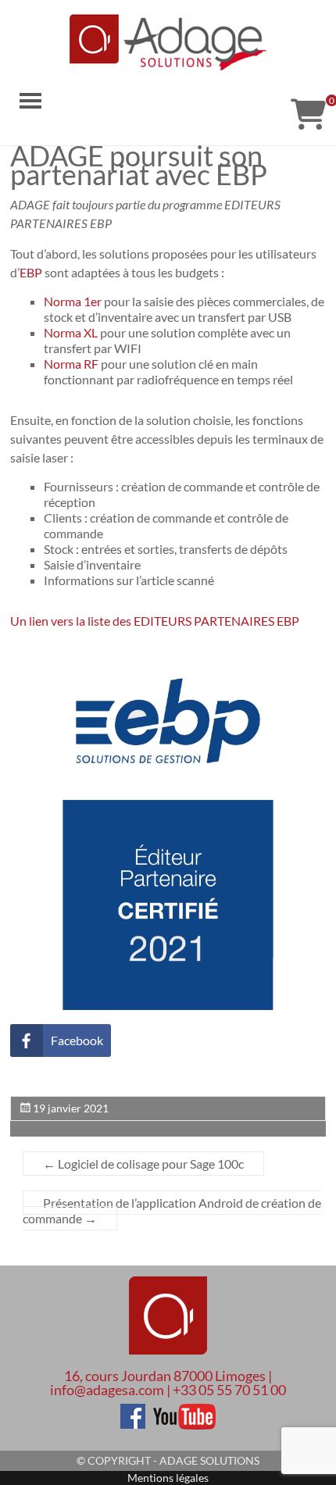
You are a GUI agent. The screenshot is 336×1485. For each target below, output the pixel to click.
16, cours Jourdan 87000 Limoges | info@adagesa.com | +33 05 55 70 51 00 (168, 1382)
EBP (31, 272)
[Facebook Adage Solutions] (132, 1410)
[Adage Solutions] (168, 1317)
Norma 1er (73, 301)
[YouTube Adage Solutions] (181, 1410)
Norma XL (71, 332)
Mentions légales (168, 1477)
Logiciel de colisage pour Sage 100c (143, 1163)
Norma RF (71, 363)
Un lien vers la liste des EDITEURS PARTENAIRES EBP (156, 620)
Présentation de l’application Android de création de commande (172, 1210)
